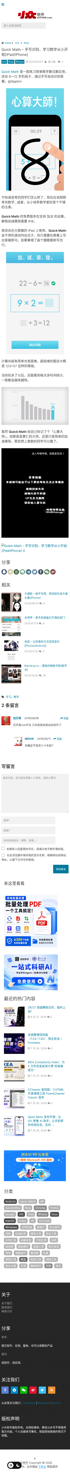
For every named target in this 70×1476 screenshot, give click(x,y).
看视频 (35, 1253)
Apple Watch (28, 1201)
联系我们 (6, 1307)
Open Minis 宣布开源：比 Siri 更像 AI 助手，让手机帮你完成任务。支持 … (45, 1121)
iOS (4, 61)
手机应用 (41, 1240)
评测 (23, 1266)
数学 (16, 697)
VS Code (44, 1220)
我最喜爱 (26, 1240)
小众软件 (22, 1462)
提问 (4, 1354)
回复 (66, 718)
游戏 (8, 1253)
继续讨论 (6, 1311)
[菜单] (3, 4)
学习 (8, 697)
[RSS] (51, 1390)
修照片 (41, 1227)
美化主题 (10, 1266)
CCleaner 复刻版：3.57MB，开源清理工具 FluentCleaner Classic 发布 (47, 1093)
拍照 (54, 1240)
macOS (9, 1220)
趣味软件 (36, 1266)
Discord (55, 1403)
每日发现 (53, 1246)
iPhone (20, 61)
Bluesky (43, 1403)
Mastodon (29, 1403)
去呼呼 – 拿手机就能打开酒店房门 (44, 617)
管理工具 (10, 1259)
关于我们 (6, 1303)
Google (10, 1214)
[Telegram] (14, 1390)
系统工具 (36, 1259)
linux (55, 1214)
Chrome (40, 1208)
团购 (8, 1233)
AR (42, 1201)
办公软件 (54, 1227)
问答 (48, 1266)
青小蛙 (51, 61)
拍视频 (9, 1246)
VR (32, 1220)
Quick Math (10, 72)
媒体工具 (36, 1233)
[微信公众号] (23, 1390)
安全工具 (51, 1233)
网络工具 (51, 1259)
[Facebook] (5, 1390)
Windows (11, 1227)
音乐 (58, 1266)
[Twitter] (42, 1390)
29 (44, 675)
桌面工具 (38, 1246)
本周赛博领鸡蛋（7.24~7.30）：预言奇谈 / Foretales (45, 1039)
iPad (11, 61)
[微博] (33, 1390)
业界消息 (27, 1227)
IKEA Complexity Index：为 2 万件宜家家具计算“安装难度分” (46, 1066)
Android (10, 1201)
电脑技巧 (20, 1253)
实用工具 (10, 1240)
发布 (4, 1337)
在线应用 (20, 1233)
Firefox (54, 1208)
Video (22, 1220)
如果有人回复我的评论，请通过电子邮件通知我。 (36, 849)
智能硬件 (23, 1246)
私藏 (45, 1253)
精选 (23, 1259)
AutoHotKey (12, 1208)
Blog (28, 1208)
